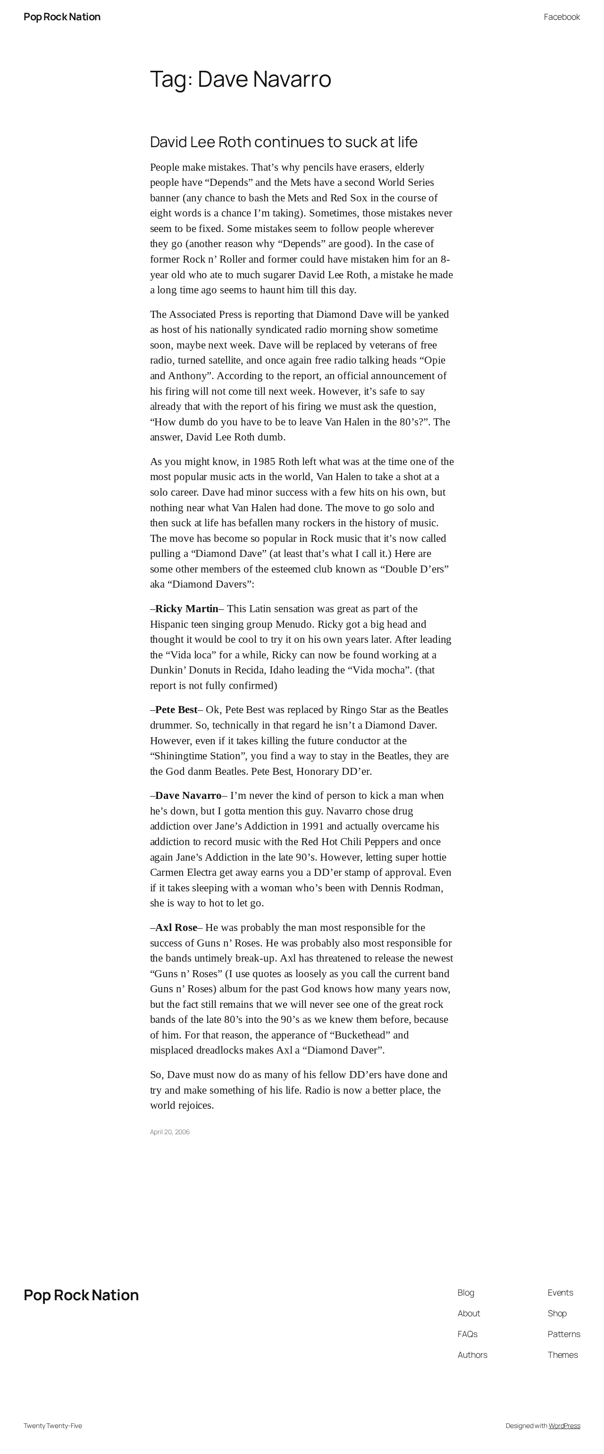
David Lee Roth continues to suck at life (284, 141)
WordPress (564, 1425)
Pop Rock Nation (62, 16)
